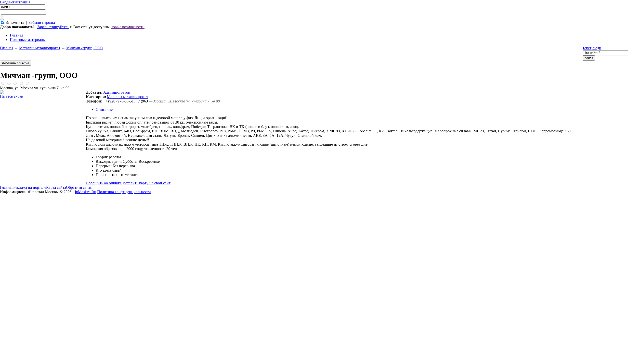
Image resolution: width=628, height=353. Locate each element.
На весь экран (11, 96)
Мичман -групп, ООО (84, 48)
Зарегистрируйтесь (53, 27)
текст (587, 48)
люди (596, 48)
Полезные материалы (28, 40)
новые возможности (127, 27)
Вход (4, 2)
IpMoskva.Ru (85, 192)
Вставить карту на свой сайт (146, 183)
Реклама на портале (29, 187)
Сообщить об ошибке (104, 183)
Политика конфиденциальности (124, 192)
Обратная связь (79, 187)
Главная (6, 48)
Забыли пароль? (42, 22)
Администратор (116, 92)
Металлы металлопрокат (39, 48)
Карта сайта (56, 187)
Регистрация (19, 2)
